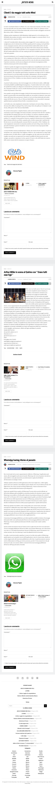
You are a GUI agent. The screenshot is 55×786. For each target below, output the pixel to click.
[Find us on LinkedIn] (32, 678)
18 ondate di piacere (24, 745)
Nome (6, 235)
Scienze (41, 754)
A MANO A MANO (24, 726)
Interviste (27, 753)
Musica (27, 766)
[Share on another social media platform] (50, 21)
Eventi (14, 773)
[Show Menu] (2, 2)
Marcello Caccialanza (9, 193)
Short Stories (41, 756)
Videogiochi (41, 773)
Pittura (27, 769)
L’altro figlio (24, 735)
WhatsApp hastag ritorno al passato (14, 576)
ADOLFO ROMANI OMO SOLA (10, 191)
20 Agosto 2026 (7, 607)
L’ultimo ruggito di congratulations (27, 693)
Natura (27, 768)
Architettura (14, 753)
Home (5, 9)
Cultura (29, 17)
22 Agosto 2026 (7, 195)
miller (17, 348)
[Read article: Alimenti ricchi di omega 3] (11, 598)
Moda (27, 760)
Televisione (41, 769)
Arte (14, 754)
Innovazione (27, 751)
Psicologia (27, 775)
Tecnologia (37, 464)
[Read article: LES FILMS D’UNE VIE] (22, 596)
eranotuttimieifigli (10, 348)
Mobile (27, 758)
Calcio (14, 760)
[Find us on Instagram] (27, 678)
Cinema (14, 762)
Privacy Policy (27, 783)
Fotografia (14, 777)
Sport (41, 762)
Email (5, 242)
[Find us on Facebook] (17, 678)
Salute (40, 753)
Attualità (9, 9)
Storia (40, 764)
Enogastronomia (31, 464)
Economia (14, 769)
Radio (27, 777)
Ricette (6, 600)
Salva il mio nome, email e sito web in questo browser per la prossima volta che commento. (26, 248)
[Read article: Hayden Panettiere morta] (22, 368)
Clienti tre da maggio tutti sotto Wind (14, 164)
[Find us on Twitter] (22, 678)
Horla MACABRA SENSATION (23, 731)
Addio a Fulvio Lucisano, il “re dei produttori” (23, 743)
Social (40, 758)
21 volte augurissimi (24, 723)
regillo (21, 348)
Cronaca (14, 766)
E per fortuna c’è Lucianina (44, 367)
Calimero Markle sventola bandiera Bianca (27, 695)
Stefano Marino (8, 378)
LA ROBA (27, 183)
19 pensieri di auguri (24, 738)
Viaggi (40, 771)
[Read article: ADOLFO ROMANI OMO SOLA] (11, 186)
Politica (27, 773)
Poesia (27, 771)
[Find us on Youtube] (37, 678)
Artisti (14, 756)
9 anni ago (19, 17)
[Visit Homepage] (27, 2)
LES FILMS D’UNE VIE (30, 595)
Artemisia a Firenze (27, 698)
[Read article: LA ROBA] (22, 184)
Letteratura (27, 754)
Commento (7, 217)
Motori (27, 764)
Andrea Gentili (12, 279)
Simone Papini (11, 17)
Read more (8, 203)
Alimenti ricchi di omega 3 (10, 603)
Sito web (31, 242)
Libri (27, 756)
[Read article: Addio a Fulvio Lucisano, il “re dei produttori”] (11, 369)
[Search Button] (52, 2)
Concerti (14, 764)
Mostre (27, 762)
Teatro (30, 279)
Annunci (14, 751)
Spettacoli (9, 268)
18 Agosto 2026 (7, 380)
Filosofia (14, 775)
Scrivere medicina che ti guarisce (24, 733)
